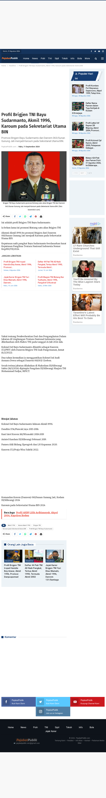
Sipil (57, 58)
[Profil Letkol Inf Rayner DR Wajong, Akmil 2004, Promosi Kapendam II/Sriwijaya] (78, 126)
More (87, 58)
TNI (50, 58)
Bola (79, 58)
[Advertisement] (53, 24)
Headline (8, 561)
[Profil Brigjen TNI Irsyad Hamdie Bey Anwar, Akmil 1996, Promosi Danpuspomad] (13, 556)
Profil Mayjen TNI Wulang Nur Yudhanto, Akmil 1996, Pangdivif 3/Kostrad (51, 280)
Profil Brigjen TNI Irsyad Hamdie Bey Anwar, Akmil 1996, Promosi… (18, 264)
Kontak (87, 741)
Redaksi (70, 741)
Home (26, 58)
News (35, 58)
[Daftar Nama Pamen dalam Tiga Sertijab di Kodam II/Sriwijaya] (78, 106)
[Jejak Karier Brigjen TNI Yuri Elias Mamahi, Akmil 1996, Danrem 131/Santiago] (55, 556)
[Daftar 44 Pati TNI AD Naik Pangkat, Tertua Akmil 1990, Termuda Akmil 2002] (34, 556)
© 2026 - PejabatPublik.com (79, 738)
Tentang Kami (60, 741)
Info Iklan (79, 741)
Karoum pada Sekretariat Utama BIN (14, 529)
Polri (43, 58)
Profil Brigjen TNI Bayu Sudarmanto (40, 529)
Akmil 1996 (11, 525)
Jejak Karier (50, 731)
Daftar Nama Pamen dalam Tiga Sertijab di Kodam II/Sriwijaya (85, 108)
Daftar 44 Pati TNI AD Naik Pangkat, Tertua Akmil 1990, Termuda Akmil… (50, 264)
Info (72, 58)
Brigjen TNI (37, 525)
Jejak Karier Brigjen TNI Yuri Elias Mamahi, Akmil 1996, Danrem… (16, 280)
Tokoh (65, 58)
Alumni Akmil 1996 (24, 525)
